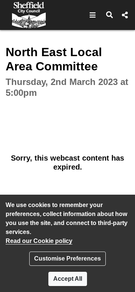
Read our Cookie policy (39, 241)
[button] (93, 15)
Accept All (67, 279)
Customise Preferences (67, 258)
